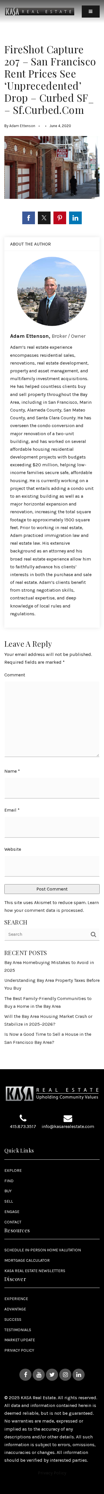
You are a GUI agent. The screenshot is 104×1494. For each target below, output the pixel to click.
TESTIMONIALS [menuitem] (17, 1329)
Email (12, 810)
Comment (14, 675)
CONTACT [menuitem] (12, 1222)
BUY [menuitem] (8, 1191)
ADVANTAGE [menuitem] (15, 1309)
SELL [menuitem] (8, 1201)
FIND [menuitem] (9, 1180)
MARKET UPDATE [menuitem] (19, 1340)
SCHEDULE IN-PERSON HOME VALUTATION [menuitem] (42, 1250)
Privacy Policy (52, 1473)
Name (12, 771)
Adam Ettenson (22, 126)
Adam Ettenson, (48, 336)
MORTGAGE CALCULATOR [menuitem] (27, 1260)
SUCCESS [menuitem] (12, 1319)
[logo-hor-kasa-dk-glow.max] (39, 11)
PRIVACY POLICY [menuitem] (19, 1350)
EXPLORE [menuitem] (13, 1170)
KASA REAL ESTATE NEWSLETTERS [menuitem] (34, 1270)
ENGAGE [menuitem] (11, 1211)
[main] (52, 534)
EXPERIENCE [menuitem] (16, 1298)
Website (12, 849)
